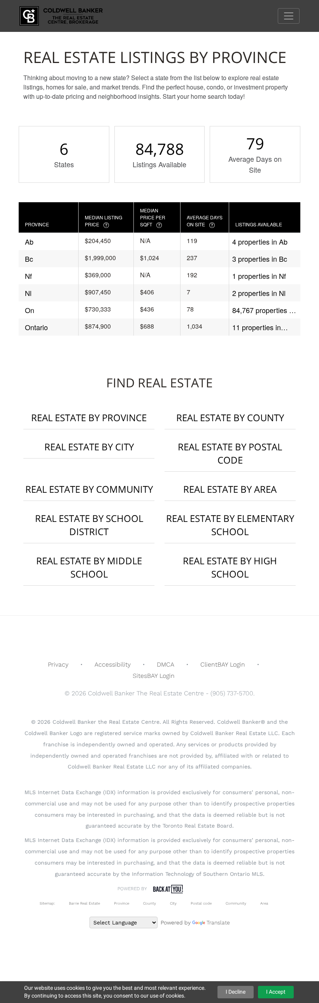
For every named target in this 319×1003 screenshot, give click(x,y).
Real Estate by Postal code (230, 453)
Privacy (58, 664)
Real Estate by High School (230, 567)
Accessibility (113, 664)
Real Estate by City (89, 446)
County (149, 903)
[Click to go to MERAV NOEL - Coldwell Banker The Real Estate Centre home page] (66, 15)
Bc (29, 259)
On (29, 310)
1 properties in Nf (259, 276)
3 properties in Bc (259, 259)
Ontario (36, 327)
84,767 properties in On (263, 310)
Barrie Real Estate (84, 903)
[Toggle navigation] (289, 16)
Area (264, 903)
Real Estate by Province (89, 417)
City (173, 903)
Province (121, 903)
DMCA (165, 664)
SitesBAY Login (154, 675)
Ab (29, 241)
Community (236, 903)
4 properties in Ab (259, 241)
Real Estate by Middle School (89, 567)
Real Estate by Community (89, 489)
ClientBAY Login (222, 664)
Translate (218, 922)
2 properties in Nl (259, 293)
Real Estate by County (230, 417)
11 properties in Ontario (256, 327)
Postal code (201, 903)
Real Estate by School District (89, 525)
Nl (28, 293)
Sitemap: (47, 903)
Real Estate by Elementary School (230, 525)
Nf (28, 276)
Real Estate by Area (230, 489)
